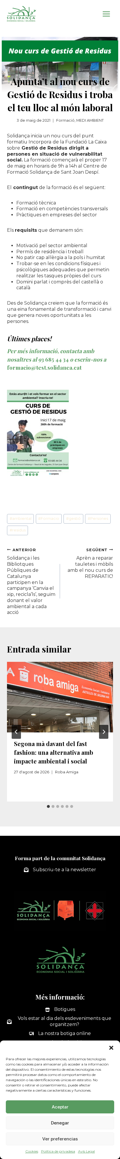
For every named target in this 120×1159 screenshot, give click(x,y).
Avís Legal (86, 1151)
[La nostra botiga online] (60, 1034)
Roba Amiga (66, 772)
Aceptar (60, 1107)
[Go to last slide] (16, 732)
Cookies (31, 1151)
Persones (98, 518)
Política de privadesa (58, 1151)
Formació (65, 120)
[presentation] (60, 697)
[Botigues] (60, 1010)
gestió (73, 518)
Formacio (48, 518)
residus (18, 530)
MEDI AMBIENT (90, 120)
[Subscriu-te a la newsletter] (60, 870)
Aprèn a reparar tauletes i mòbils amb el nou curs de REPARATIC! (90, 563)
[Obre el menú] (106, 14)
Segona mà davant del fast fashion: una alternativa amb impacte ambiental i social (53, 752)
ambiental (20, 518)
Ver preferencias (60, 1139)
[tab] (48, 806)
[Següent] (103, 732)
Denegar (60, 1123)
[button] (111, 1048)
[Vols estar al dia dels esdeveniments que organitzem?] (60, 1022)
